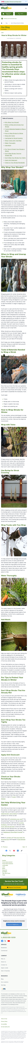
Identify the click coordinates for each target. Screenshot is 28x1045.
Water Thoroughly (10, 143)
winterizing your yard (16, 819)
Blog (2, 979)
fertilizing (4, 824)
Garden (4, 860)
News (3, 868)
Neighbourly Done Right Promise (13, 832)
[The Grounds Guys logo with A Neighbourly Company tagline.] (14, 933)
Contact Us (4, 964)
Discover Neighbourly (13, 924)
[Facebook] (6, 850)
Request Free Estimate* (8, 14)
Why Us (3, 958)
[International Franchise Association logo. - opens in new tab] (3, 989)
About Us (3, 961)
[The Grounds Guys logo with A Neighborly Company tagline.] (7, 895)
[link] (21, 850)
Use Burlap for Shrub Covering (14, 138)
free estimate (21, 839)
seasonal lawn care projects (9, 813)
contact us (10, 837)
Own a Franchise (5, 970)
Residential (4, 947)
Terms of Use (4, 1018)
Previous (5, 847)
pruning (21, 823)
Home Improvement (7, 862)
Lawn (2, 32)
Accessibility (4, 1024)
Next (24, 847)
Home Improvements (7, 863)
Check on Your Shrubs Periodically (15, 162)
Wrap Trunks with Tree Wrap (13, 140)
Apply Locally (4, 968)
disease (3, 798)
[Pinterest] (14, 850)
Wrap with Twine (10, 136)
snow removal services (7, 826)
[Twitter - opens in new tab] (5, 941)
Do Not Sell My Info (5, 1026)
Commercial (4, 950)
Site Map (3, 985)
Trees (3, 875)
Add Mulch (8, 145)
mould (14, 797)
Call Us (21, 13)
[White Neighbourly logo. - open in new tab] (4, 4)
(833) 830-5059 (9, 937)
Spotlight (4, 871)
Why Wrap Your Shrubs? (12, 122)
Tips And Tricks (6, 873)
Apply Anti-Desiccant (11, 160)
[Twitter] (10, 850)
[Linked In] (18, 850)
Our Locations (4, 982)
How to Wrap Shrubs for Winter (14, 133)
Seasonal (4, 870)
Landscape (5, 865)
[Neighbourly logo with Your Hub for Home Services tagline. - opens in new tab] (21, 895)
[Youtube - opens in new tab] (9, 941)
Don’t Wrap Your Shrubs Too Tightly (15, 158)
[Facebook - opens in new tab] (2, 941)
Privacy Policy (4, 1021)
